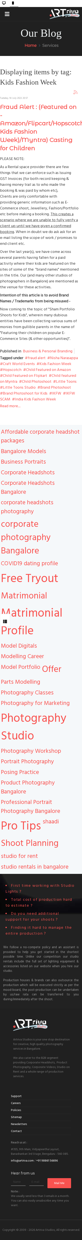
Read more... (10, 406)
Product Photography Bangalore (28, 787)
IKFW (56, 393)
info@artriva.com (22, 1160)
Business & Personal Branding (47, 351)
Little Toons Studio (19, 387)
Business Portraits (23, 462)
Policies (16, 1110)
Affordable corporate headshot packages (40, 436)
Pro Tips (21, 826)
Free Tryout (29, 578)
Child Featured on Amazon (48, 369)
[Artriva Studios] (64, 13)
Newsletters (19, 1124)
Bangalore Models (23, 451)
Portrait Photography (27, 761)
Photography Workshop (31, 751)
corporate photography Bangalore (26, 537)
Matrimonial (24, 596)
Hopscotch (12, 369)
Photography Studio (33, 727)
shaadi (51, 821)
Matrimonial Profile (32, 622)
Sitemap (16, 1117)
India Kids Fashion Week (35, 399)
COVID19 (11, 563)
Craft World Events (19, 364)
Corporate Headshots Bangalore (28, 487)
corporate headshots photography (27, 507)
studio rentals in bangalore (34, 867)
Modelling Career (22, 656)
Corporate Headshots (28, 472)
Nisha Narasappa (64, 358)
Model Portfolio (20, 667)
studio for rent (19, 856)
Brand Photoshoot (55, 387)
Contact (16, 1131)
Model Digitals (19, 646)
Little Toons (66, 381)
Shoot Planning (30, 843)
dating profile (41, 563)
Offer (51, 669)
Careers (16, 1103)
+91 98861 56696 (47, 1160)
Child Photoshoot (36, 381)
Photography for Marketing (35, 703)
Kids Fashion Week (55, 364)
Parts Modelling (20, 682)
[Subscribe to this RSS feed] (75, 92)
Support (16, 1096)
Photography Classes (27, 693)
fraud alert (36, 358)
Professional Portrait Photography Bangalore (30, 806)
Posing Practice (20, 772)
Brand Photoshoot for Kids (25, 393)
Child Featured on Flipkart (25, 375)
